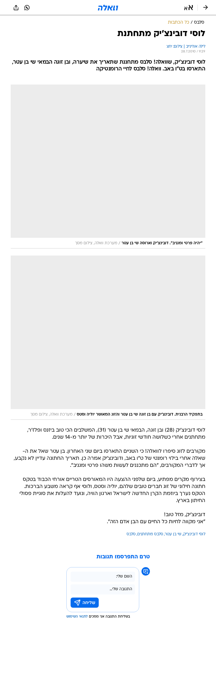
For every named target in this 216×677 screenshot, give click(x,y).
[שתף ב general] (16, 8)
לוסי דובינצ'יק (194, 534)
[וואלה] (108, 7)
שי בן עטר (173, 534)
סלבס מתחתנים (150, 534)
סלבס (131, 534)
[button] (188, 7)
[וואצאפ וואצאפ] (27, 7)
